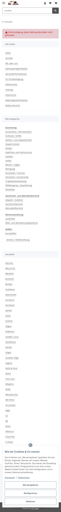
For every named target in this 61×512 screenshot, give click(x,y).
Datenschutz (24, 477)
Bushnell (9, 278)
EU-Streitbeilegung (14, 79)
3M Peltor (9, 399)
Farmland (9, 305)
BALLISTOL (10, 268)
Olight (8, 352)
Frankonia (10, 289)
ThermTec (10, 436)
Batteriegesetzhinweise (16, 100)
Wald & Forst (11, 368)
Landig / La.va (11, 336)
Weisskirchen (11, 394)
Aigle (7, 410)
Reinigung (10, 168)
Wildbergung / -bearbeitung (18, 185)
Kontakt (9, 58)
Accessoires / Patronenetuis (18, 131)
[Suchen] (55, 11)
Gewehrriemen (12, 144)
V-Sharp (9, 442)
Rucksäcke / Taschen (15, 173)
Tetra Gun (10, 378)
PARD (7, 389)
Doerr (8, 426)
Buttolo (8, 284)
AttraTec (9, 263)
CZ (6, 415)
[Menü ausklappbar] (3, 2)
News (8, 52)
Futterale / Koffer (13, 135)
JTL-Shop (35, 508)
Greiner (9, 321)
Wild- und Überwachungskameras (21, 222)
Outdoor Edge (12, 357)
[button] (45, 3)
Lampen (9, 156)
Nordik (8, 347)
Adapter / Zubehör (14, 200)
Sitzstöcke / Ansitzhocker (17, 177)
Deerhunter (10, 294)
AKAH (8, 373)
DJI (6, 420)
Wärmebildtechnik (14, 208)
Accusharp (10, 405)
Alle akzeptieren (30, 485)
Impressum (10, 477)
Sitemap (9, 89)
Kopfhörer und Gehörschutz (18, 152)
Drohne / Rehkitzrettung (18, 239)
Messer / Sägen (12, 164)
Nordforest (10, 342)
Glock (7, 315)
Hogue (8, 326)
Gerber (8, 310)
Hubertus (9, 331)
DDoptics (9, 384)
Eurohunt (9, 300)
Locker (8, 160)
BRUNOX (9, 273)
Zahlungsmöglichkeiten (16, 68)
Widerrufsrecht (12, 105)
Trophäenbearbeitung (15, 181)
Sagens (8, 363)
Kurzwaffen (10, 233)
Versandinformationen (16, 73)
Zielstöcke (10, 189)
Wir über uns (11, 63)
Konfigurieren (30, 493)
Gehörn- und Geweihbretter (18, 140)
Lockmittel (10, 218)
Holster (8, 148)
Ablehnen (30, 501)
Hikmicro (9, 431)
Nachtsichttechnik (14, 204)
